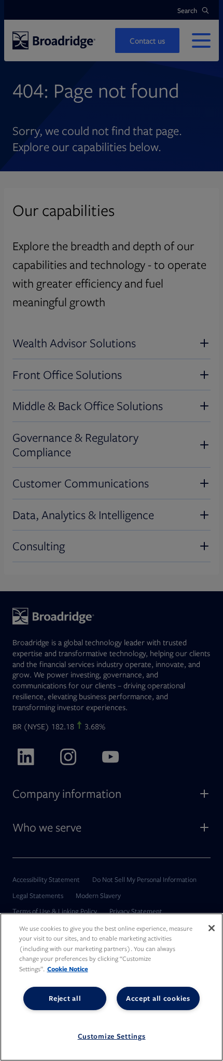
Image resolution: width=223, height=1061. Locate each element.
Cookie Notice (67, 968)
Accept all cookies (158, 998)
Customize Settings (112, 1036)
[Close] (211, 928)
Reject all (65, 998)
